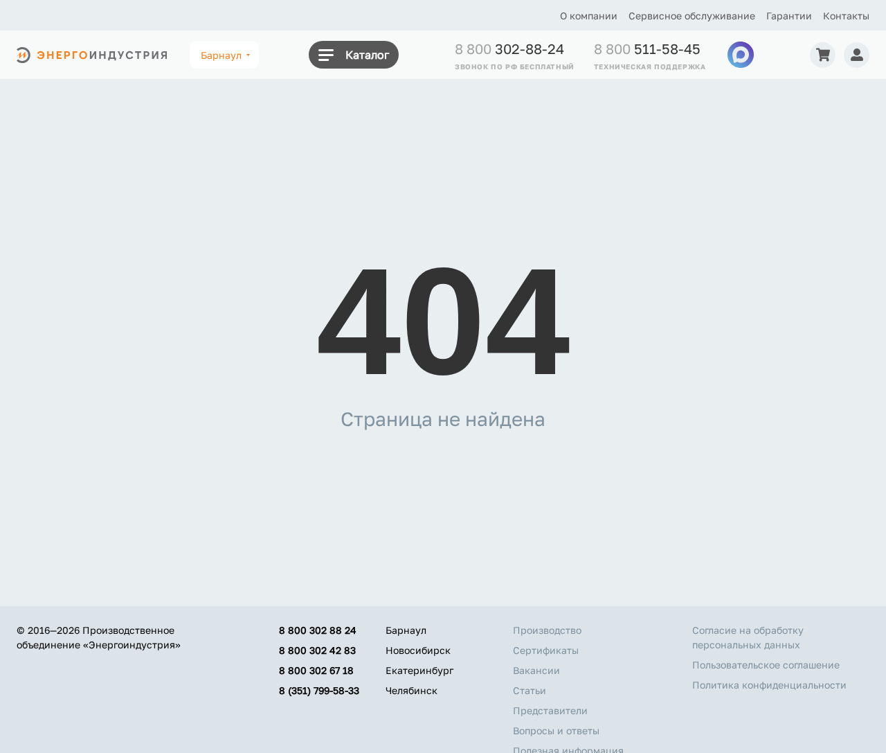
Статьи (529, 690)
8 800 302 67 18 (316, 670)
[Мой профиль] (856, 55)
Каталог (367, 55)
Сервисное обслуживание (692, 15)
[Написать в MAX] (740, 55)
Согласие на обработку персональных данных (748, 637)
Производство (547, 630)
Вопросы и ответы (556, 730)
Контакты (846, 15)
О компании (588, 15)
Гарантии (789, 15)
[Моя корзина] (822, 55)
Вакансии (536, 670)
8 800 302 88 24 (317, 630)
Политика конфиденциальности (769, 685)
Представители (550, 710)
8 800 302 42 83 (317, 650)
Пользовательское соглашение (766, 665)
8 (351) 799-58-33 (319, 690)
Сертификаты (546, 650)
